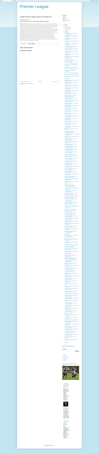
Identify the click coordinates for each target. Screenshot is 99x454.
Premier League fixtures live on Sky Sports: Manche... (70, 261)
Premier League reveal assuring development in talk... (70, 332)
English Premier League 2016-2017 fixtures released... (70, 263)
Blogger (53, 445)
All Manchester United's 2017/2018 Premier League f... (70, 296)
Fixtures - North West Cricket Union (70, 205)
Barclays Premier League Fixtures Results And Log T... (70, 211)
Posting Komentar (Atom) (29, 83)
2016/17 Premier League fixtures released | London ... (70, 145)
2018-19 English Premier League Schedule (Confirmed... (70, 147)
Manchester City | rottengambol (70, 209)
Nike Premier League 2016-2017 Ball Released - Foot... (71, 330)
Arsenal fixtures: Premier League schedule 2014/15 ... (70, 164)
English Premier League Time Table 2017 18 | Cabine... (70, 227)
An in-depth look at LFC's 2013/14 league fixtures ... (70, 256)
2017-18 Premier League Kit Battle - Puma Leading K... (70, 327)
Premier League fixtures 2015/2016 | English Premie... (71, 289)
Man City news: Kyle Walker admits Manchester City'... (70, 335)
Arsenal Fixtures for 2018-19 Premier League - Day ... (71, 207)
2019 (65, 25)
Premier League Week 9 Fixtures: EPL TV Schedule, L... (71, 116)
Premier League (34, 6)
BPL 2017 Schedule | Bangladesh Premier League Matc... (70, 177)
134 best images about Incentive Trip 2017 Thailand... (71, 34)
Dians (66, 17)
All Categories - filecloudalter (69, 237)
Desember (66, 27)
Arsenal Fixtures (67, 233)
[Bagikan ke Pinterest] (34, 43)
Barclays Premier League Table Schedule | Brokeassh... (70, 96)
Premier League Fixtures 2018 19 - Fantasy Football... (70, 303)
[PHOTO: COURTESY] (68, 58)
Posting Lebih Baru (23, 81)
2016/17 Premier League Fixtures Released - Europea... (70, 311)
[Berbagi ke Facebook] (33, 43)
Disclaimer (65, 358)
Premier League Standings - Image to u (71, 63)
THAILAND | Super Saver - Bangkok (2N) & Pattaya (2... (70, 49)
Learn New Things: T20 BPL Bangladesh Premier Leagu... (70, 186)
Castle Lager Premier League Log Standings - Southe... (70, 61)
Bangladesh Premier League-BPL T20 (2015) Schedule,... (71, 81)
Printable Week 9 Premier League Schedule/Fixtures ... (70, 150)
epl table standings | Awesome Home (71, 67)
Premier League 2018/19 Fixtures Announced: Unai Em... (70, 247)
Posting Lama (55, 81)
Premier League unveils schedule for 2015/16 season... (71, 249)
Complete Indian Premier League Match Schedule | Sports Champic (66, 385)
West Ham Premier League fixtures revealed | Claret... (70, 292)
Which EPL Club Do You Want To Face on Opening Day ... (71, 236)
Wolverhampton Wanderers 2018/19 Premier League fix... (71, 203)
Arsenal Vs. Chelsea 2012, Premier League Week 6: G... (70, 114)
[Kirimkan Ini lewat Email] (29, 43)
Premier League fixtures (68, 313)
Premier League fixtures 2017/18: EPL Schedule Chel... (71, 104)
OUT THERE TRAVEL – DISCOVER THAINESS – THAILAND (70, 47)
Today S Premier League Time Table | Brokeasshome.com (71, 101)
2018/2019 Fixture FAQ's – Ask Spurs (71, 244)
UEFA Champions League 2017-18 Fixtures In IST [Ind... (70, 279)
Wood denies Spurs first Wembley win (71, 319)
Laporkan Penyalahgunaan (68, 346)
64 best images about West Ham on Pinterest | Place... (70, 191)
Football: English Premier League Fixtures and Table (70, 216)
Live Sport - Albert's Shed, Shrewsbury (71, 293)
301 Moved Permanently (68, 184)
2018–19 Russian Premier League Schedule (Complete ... (70, 194)
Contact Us (65, 355)
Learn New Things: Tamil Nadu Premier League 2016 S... (71, 91)
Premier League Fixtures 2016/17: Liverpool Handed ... (70, 232)
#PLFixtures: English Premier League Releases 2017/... (71, 219)
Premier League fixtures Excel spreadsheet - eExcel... (69, 271)
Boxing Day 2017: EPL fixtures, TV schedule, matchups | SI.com (65, 423)
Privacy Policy (65, 357)
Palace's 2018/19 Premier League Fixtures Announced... (70, 269)
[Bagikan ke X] (31, 43)
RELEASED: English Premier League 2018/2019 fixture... (71, 106)
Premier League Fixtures (68, 253)
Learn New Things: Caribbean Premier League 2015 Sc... (71, 127)
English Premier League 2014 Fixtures (71, 195)
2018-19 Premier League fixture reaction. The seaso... (70, 214)
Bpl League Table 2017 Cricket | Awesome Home (70, 172)
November (66, 28)
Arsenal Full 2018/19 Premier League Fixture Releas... (71, 309)
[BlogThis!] (30, 43)
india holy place (67, 20)
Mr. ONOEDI (67, 18)
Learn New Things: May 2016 (69, 154)
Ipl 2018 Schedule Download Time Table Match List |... (70, 99)
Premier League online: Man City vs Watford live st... (70, 119)
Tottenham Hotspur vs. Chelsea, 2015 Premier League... (71, 83)
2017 (65, 342)
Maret (65, 32)
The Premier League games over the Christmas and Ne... (71, 161)
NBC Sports (66, 78)
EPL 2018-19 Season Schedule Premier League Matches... (71, 167)
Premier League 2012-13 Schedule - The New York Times (71, 159)
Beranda (40, 81)
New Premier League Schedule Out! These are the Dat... (71, 156)
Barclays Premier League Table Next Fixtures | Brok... (71, 274)
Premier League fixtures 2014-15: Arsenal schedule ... (70, 169)
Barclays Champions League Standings (71, 72)
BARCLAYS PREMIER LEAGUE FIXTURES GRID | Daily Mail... (70, 258)
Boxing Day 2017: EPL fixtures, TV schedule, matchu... (70, 139)
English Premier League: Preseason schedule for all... (71, 142)
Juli (65, 30)
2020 (65, 24)
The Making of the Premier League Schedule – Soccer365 (70, 198)
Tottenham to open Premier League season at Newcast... (70, 152)
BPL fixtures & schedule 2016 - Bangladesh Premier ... (70, 132)
